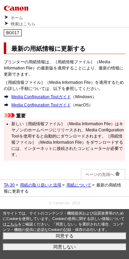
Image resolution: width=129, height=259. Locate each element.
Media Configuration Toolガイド (41, 96)
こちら (12, 224)
